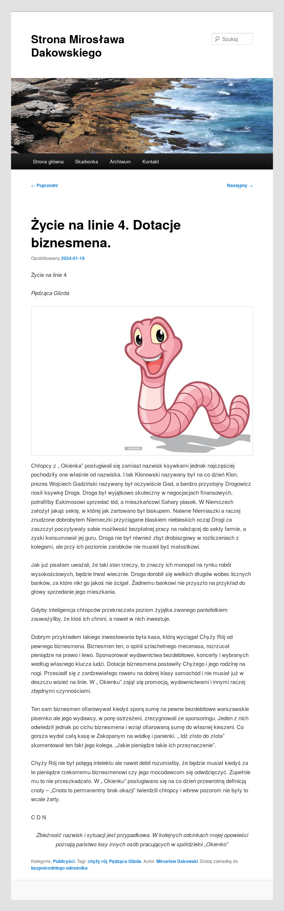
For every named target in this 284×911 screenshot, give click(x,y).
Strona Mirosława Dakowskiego (78, 45)
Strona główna (48, 161)
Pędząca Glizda (125, 861)
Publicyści (64, 861)
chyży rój (97, 861)
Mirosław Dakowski (177, 861)
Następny (240, 185)
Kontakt (150, 161)
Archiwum (120, 161)
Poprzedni (44, 185)
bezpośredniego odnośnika (59, 867)
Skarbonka (86, 161)
